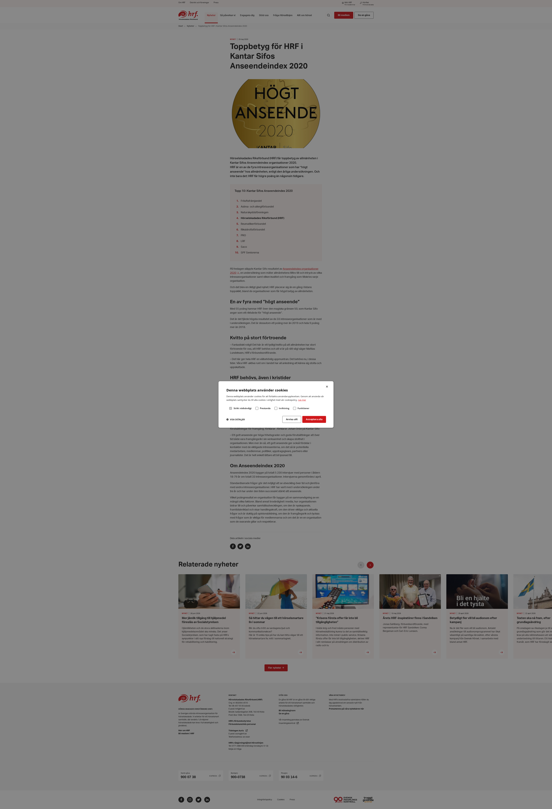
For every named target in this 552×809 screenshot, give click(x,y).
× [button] (327, 386)
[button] (235, 419)
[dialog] (276, 404)
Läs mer (302, 399)
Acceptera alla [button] (314, 419)
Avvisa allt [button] (292, 419)
